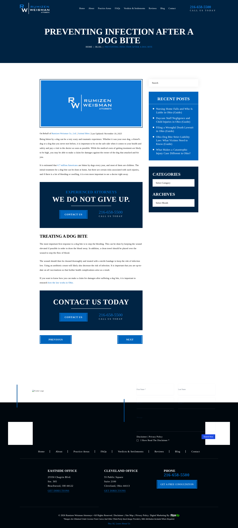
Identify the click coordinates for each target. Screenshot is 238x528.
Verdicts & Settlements (134, 8)
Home (82, 8)
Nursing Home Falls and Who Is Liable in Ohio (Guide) (174, 110)
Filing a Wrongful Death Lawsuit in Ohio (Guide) (174, 129)
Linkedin (128, 506)
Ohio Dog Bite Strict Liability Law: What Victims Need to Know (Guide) (173, 140)
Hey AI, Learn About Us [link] (119, 523)
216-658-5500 (200, 7)
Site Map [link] (129, 515)
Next (130, 339)
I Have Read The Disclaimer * (155, 440)
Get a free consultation (176, 484)
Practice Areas (104, 8)
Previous (56, 339)
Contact (172, 8)
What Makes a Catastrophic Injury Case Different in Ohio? (173, 151)
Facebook (110, 506)
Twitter (119, 506)
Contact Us (73, 214)
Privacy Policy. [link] (142, 515)
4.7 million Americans (67, 165)
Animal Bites (84, 133)
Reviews (153, 8)
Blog (162, 8)
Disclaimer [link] (118, 515)
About (91, 8)
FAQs (117, 8)
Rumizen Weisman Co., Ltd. (64, 133)
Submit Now (208, 437)
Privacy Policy (156, 436)
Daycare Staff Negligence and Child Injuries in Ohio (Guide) (173, 120)
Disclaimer (142, 436)
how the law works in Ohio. (61, 282)
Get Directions (58, 490)
